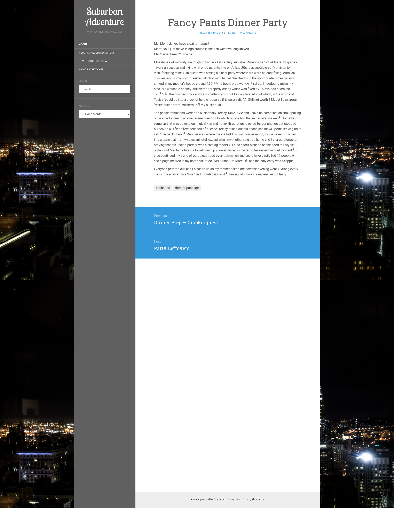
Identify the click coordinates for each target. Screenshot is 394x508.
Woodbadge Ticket (91, 69)
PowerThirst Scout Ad (93, 61)
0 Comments (248, 32)
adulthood (163, 188)
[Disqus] (227, 310)
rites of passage (187, 188)
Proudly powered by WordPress (208, 499)
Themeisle (258, 499)
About (83, 44)
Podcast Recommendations (97, 52)
